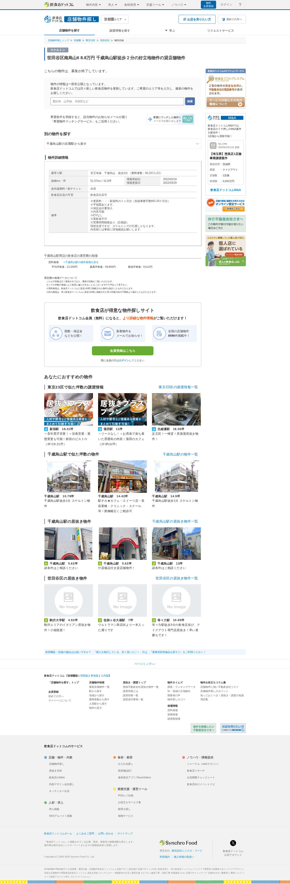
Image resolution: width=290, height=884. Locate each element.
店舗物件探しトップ (58, 40)
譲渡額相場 (174, 718)
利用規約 (165, 856)
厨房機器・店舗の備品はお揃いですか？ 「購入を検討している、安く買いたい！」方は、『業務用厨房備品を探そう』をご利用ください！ (125, 652)
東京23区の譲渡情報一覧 (178, 387)
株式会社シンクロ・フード (187, 850)
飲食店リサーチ (196, 770)
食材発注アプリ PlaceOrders (134, 777)
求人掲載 (54, 809)
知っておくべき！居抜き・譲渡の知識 (222, 695)
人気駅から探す (98, 703)
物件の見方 (95, 707)
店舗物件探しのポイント (214, 691)
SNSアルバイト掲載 (60, 815)
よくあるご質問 (85, 833)
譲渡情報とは (130, 691)
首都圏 (77, 40)
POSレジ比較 (126, 795)
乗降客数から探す (99, 699)
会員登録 (53, 691)
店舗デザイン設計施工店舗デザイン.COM (136, 869)
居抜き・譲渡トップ (134, 682)
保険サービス (125, 815)
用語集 (204, 699)
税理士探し (124, 809)
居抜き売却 (55, 770)
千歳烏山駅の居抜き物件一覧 (175, 521)
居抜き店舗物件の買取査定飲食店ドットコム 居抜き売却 (71, 873)
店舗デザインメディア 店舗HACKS (203, 873)
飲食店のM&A (57, 777)
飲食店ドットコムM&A (225, 190)
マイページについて (59, 700)
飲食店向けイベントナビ (201, 784)
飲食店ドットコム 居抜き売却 (233, 728)
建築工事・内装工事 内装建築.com (167, 873)
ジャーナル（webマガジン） (203, 763)
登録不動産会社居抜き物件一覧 (141, 686)
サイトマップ (125, 833)
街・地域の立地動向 (179, 691)
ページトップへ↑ (145, 663)
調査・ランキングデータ (182, 686)
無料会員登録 (208, 4)
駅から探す (95, 691)
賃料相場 (173, 710)
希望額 (213, 181)
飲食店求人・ (175, 869)
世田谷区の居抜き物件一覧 (177, 578)
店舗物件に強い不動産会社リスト (219, 686)
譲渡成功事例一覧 (133, 699)
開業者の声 (174, 695)
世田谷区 (105, 40)
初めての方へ (56, 696)
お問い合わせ (105, 833)
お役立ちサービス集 (129, 802)
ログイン (226, 4)
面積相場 (173, 714)
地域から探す (96, 695)
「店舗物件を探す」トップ (63, 682)
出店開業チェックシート (201, 777)
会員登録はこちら (122, 350)
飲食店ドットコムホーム (58, 833)
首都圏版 (73, 675)
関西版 (84, 675)
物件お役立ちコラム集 (213, 682)
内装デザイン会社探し (62, 784)
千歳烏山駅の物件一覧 (180, 454)
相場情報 (173, 705)
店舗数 (213, 175)
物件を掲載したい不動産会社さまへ (203, 728)
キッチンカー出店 (59, 791)
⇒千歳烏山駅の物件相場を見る (81, 262)
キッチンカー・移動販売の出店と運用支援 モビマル (124, 873)
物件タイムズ (175, 682)
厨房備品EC (125, 770)
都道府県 (215, 164)
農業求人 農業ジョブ (231, 873)
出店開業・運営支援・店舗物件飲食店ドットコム (91, 869)
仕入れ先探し (125, 763)
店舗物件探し (56, 763)
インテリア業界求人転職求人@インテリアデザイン (218, 869)
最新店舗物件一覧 (99, 686)
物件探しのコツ (176, 699)
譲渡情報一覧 (130, 695)
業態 (212, 169)
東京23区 (90, 40)
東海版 (94, 675)
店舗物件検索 (96, 682)
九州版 (104, 675)
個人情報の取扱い (184, 856)
